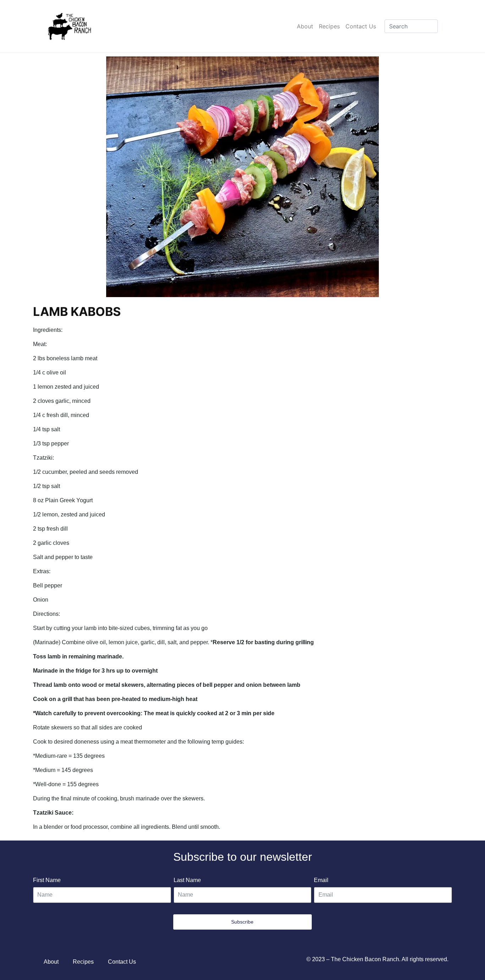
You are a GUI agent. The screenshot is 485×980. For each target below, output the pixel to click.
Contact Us (360, 26)
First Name (47, 880)
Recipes (329, 26)
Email (321, 880)
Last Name (187, 880)
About (305, 26)
